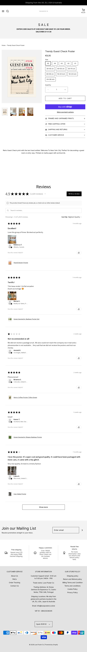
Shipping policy (72, 576)
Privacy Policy (72, 592)
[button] (5, 112)
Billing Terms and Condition (73, 582)
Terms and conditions (72, 586)
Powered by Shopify (51, 644)
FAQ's (14, 579)
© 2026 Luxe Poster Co (36, 644)
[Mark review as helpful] (79, 252)
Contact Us (14, 586)
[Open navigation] (3, 11)
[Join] (82, 530)
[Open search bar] (8, 11)
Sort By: (65, 217)
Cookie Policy (72, 589)
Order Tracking (14, 582)
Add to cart (65, 98)
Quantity (48, 85)
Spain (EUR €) (41, 624)
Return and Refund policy (72, 579)
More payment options (65, 112)
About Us (14, 576)
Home (3, 45)
